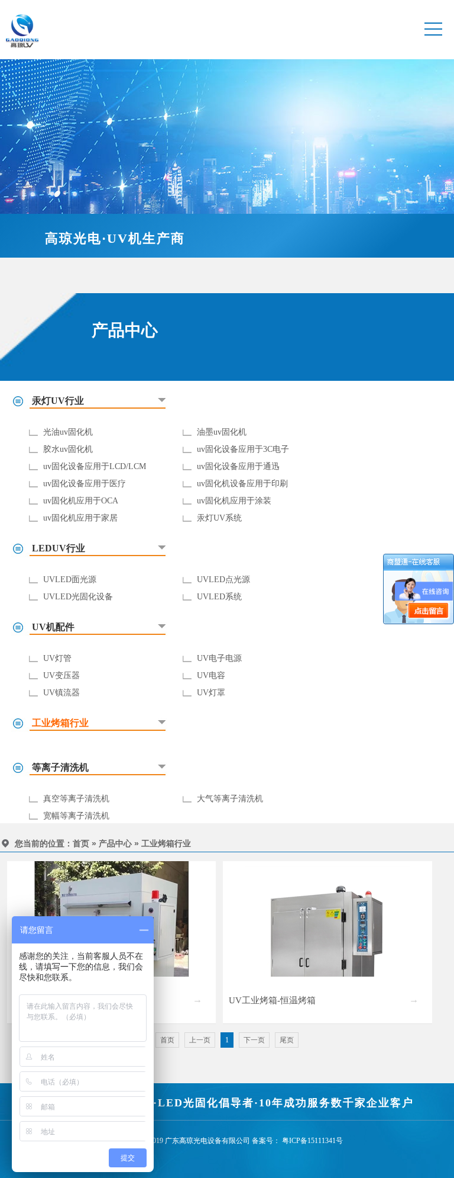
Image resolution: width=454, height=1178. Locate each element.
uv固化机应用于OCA (80, 500)
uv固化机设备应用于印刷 (242, 483)
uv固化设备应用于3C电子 (243, 449)
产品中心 (115, 843)
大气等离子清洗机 (230, 798)
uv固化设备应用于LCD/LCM (94, 466)
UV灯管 (57, 658)
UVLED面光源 (69, 579)
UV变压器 (61, 675)
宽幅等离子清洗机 (76, 815)
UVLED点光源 (223, 579)
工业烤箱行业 (166, 843)
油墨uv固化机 (222, 432)
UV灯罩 (211, 692)
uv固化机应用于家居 (80, 517)
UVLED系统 (219, 596)
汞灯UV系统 (219, 517)
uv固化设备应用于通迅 (238, 466)
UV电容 (211, 675)
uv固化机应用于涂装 (234, 500)
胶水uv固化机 (68, 449)
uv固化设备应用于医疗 (84, 483)
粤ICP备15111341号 (312, 1141)
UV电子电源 (219, 658)
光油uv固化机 (68, 432)
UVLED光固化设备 (78, 596)
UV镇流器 (61, 692)
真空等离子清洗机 (76, 798)
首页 (81, 843)
